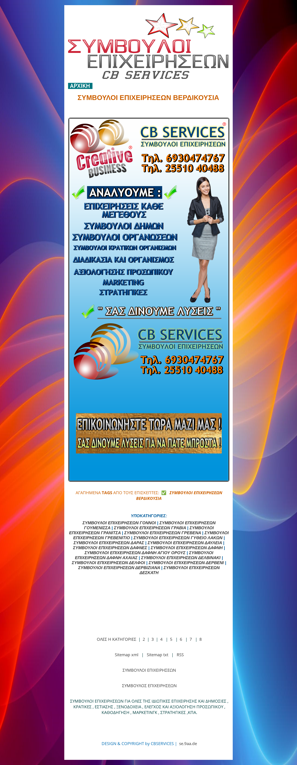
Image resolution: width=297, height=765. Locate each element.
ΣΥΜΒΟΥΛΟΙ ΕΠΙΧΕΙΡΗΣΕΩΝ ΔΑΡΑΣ (109, 542)
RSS (180, 654)
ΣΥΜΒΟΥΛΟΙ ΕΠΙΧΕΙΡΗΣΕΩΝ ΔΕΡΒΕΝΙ (186, 562)
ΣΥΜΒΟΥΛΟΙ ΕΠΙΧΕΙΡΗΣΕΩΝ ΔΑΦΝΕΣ (110, 547)
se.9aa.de (188, 743)
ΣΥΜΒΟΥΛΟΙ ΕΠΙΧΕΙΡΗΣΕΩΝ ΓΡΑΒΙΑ (150, 527)
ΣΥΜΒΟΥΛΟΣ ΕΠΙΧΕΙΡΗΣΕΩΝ (149, 685)
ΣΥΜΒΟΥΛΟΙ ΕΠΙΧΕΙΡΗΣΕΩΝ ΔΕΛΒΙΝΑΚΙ (181, 557)
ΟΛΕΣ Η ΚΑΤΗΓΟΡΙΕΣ (116, 639)
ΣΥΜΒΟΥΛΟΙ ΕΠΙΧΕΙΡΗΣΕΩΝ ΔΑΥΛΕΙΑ (185, 542)
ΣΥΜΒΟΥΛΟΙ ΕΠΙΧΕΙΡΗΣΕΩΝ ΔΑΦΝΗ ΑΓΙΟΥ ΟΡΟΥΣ (135, 552)
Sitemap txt (157, 654)
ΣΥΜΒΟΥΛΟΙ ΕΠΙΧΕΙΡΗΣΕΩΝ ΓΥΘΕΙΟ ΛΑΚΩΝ (178, 537)
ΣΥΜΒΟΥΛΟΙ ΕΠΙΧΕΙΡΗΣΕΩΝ (149, 670)
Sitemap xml (126, 654)
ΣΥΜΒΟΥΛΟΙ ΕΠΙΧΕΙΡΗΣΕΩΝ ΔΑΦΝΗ (187, 547)
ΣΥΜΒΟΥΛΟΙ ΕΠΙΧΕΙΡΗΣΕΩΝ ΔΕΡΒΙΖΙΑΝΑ (119, 567)
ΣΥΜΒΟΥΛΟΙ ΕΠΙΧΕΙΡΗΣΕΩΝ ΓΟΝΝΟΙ (119, 522)
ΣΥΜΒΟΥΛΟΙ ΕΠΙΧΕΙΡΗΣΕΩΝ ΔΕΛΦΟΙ (108, 562)
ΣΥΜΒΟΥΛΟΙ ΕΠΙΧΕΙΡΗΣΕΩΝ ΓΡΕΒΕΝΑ (162, 532)
